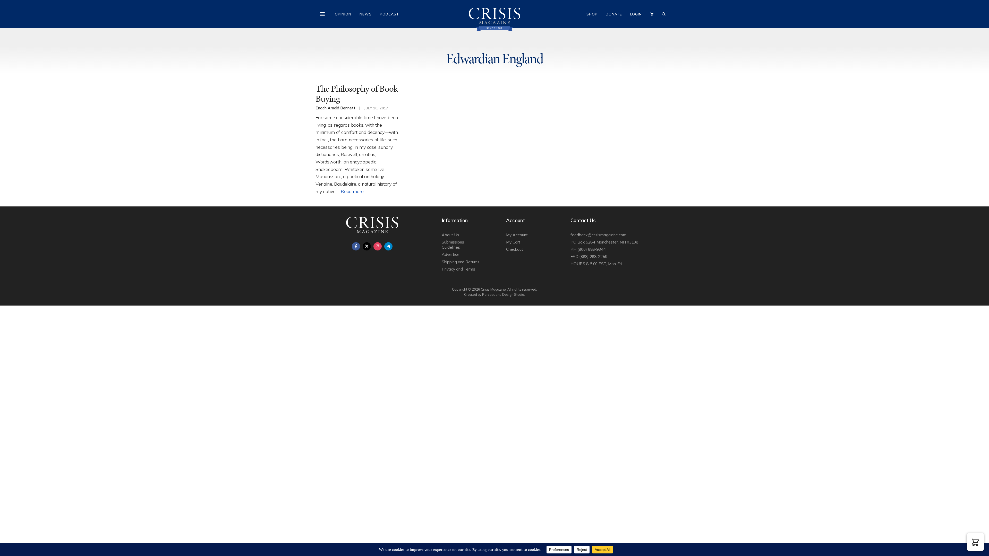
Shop (592, 14)
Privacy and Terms (458, 269)
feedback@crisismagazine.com (598, 234)
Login (636, 14)
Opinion (343, 14)
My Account (517, 234)
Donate (614, 14)
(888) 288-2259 (593, 256)
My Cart (513, 242)
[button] (975, 542)
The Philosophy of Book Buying (357, 93)
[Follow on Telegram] (388, 246)
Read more (352, 191)
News (366, 14)
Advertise (450, 254)
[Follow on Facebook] (356, 246)
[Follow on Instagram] (377, 246)
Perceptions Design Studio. (503, 294)
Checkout (514, 249)
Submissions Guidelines (453, 244)
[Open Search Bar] (664, 14)
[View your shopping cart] (652, 14)
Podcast (389, 14)
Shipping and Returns (461, 261)
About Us (450, 234)
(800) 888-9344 (591, 249)
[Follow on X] (367, 246)
